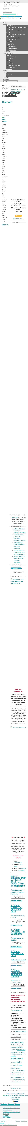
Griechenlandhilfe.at (21, 1031)
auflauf (22, 1044)
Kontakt (7, 102)
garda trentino (22, 1054)
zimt (16, 1081)
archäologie (19, 1042)
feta (19, 1052)
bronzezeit (14, 1050)
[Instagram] (10, 16)
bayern (20, 1047)
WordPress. (24, 1121)
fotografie (22, 1052)
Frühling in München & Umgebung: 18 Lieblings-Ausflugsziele (20, 530)
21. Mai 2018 (3, 109)
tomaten (16, 1077)
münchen (14, 1068)
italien (19, 1062)
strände (12, 1077)
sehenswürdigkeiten (17, 1074)
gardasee (18, 1054)
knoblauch (13, 1065)
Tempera (18, 1121)
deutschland (21, 1050)
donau (12, 1052)
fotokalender (13, 1054)
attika (15, 1044)
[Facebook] (3, 16)
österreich (18, 1081)
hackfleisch (13, 1062)
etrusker (15, 1052)
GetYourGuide (14, 517)
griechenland (17, 1058)
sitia (22, 1074)
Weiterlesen (5, 224)
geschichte (13, 1056)
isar (15, 1062)
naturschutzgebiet (14, 1070)
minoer (20, 1065)
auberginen (18, 1044)
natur (18, 1068)
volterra (22, 1080)
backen (12, 1047)
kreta (17, 1065)
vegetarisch (16, 1080)
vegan (12, 1079)
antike (13, 1042)
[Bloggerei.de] (15, 1093)
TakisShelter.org (18, 862)
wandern (13, 1081)
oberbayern (20, 1070)
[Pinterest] (17, 16)
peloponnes (18, 1072)
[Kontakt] (4, 121)
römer (12, 1074)
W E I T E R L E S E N (16, 900)
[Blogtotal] (15, 1099)
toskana (21, 1077)
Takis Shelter (22, 868)
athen (12, 1044)
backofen (16, 1047)
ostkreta (13, 1072)
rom (23, 1072)
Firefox (15, 1101)
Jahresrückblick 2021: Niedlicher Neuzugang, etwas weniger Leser (19, 552)
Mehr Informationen (18, 218)
